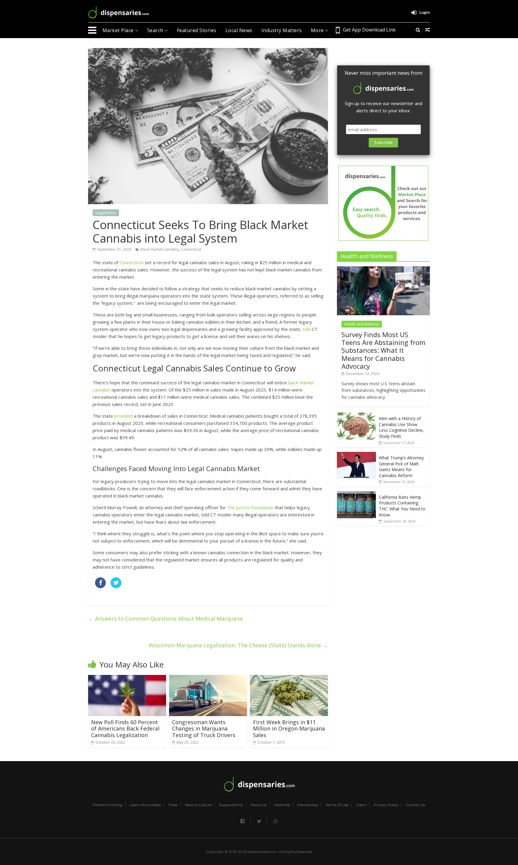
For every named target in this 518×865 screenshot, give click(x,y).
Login (424, 12)
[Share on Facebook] (100, 586)
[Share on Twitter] (116, 586)
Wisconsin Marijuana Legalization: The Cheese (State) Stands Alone (238, 645)
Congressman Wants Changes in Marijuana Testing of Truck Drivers (203, 728)
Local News (238, 30)
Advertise (282, 805)
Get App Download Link (369, 29)
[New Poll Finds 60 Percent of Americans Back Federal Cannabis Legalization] (127, 678)
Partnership (307, 805)
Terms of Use (337, 805)
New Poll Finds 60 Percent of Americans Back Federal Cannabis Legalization (125, 728)
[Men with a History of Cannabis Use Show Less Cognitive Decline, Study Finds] (356, 416)
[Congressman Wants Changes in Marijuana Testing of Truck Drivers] (208, 678)
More (318, 30)
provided (123, 416)
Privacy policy (386, 805)
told (306, 329)
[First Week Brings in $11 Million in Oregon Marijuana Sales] (289, 678)
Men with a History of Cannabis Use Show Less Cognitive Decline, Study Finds (401, 427)
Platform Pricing (107, 805)
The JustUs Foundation (250, 507)
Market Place (119, 30)
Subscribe (383, 142)
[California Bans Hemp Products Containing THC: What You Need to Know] (356, 494)
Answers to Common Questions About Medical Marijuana (165, 618)
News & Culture (198, 805)
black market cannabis (160, 249)
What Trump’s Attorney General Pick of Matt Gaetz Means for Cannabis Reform (401, 466)
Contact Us (415, 805)
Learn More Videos (145, 805)
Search (156, 30)
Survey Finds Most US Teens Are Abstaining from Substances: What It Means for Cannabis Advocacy (383, 350)
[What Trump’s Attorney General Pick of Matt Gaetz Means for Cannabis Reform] (356, 455)
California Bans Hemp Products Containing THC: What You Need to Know (402, 506)
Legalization (106, 212)
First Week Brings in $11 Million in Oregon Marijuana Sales (289, 728)
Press (172, 805)
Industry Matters (281, 30)
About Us (258, 805)
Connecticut (191, 249)
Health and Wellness (361, 324)
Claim (361, 805)
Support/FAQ (231, 805)
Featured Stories (196, 30)
